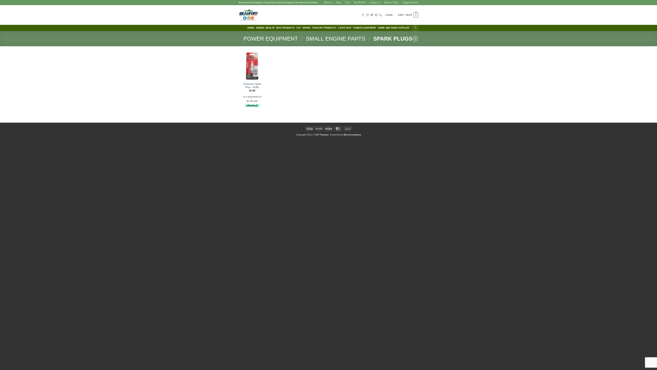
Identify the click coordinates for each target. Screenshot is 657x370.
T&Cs (347, 2)
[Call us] (380, 15)
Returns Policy (391, 2)
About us (328, 2)
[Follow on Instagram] (367, 15)
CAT (298, 28)
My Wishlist (360, 2)
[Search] (415, 28)
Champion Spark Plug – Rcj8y (252, 86)
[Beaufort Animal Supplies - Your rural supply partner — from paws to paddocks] (273, 15)
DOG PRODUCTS (285, 28)
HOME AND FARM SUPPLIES (394, 28)
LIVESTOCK (344, 28)
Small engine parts (335, 39)
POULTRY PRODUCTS (324, 28)
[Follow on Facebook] (363, 15)
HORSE (306, 28)
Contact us (375, 2)
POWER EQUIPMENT (364, 28)
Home (250, 28)
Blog (338, 2)
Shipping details (410, 2)
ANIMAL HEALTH (265, 28)
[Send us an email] (376, 15)
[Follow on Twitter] (371, 15)
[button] (388, 15)
